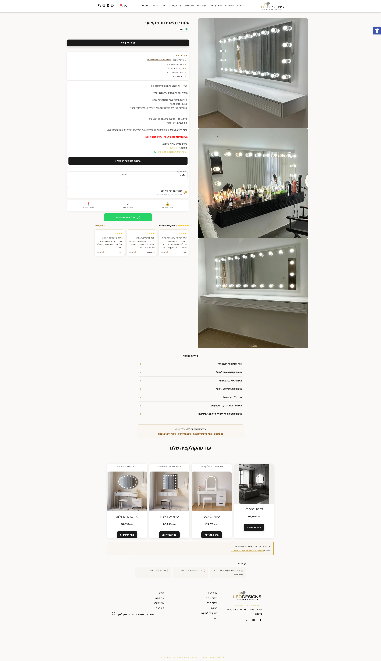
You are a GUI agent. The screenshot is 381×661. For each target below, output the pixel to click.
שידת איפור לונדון (169, 516)
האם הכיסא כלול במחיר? (230, 380)
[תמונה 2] (251, 346)
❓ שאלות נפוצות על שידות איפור (193, 570)
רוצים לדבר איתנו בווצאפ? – (172, 151)
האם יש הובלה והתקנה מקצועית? (226, 405)
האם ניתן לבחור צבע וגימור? (229, 389)
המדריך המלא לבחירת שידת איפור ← (247, 550)
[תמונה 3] (249, 346)
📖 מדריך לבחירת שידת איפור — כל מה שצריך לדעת (227, 572)
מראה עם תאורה (215, 5)
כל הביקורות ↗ (99, 225)
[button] (377, 30)
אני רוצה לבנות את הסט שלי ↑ (128, 160)
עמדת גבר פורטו (254, 509)
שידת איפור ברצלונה (127, 516)
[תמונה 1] (255, 346)
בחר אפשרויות (254, 527)
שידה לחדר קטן (184, 433)
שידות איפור (229, 5)
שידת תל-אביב (212, 516)
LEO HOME (189, 5)
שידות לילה (201, 5)
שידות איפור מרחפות (167, 433)
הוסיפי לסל (128, 43)
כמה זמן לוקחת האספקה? (230, 363)
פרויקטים (155, 5)
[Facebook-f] (261, 620)
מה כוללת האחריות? (232, 397)
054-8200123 (172, 147)
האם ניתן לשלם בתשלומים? (229, 372)
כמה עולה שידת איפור (202, 433)
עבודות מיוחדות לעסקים (171, 5)
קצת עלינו (145, 5)
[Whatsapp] (246, 620)
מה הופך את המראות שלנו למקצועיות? (159, 60)
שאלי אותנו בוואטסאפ (125, 217)
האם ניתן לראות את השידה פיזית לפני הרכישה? (220, 414)
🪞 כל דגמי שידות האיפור (159, 570)
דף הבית (239, 5)
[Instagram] (253, 620)
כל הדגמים (218, 433)
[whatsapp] (4, 654)
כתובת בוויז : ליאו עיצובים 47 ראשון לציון (137, 614)
